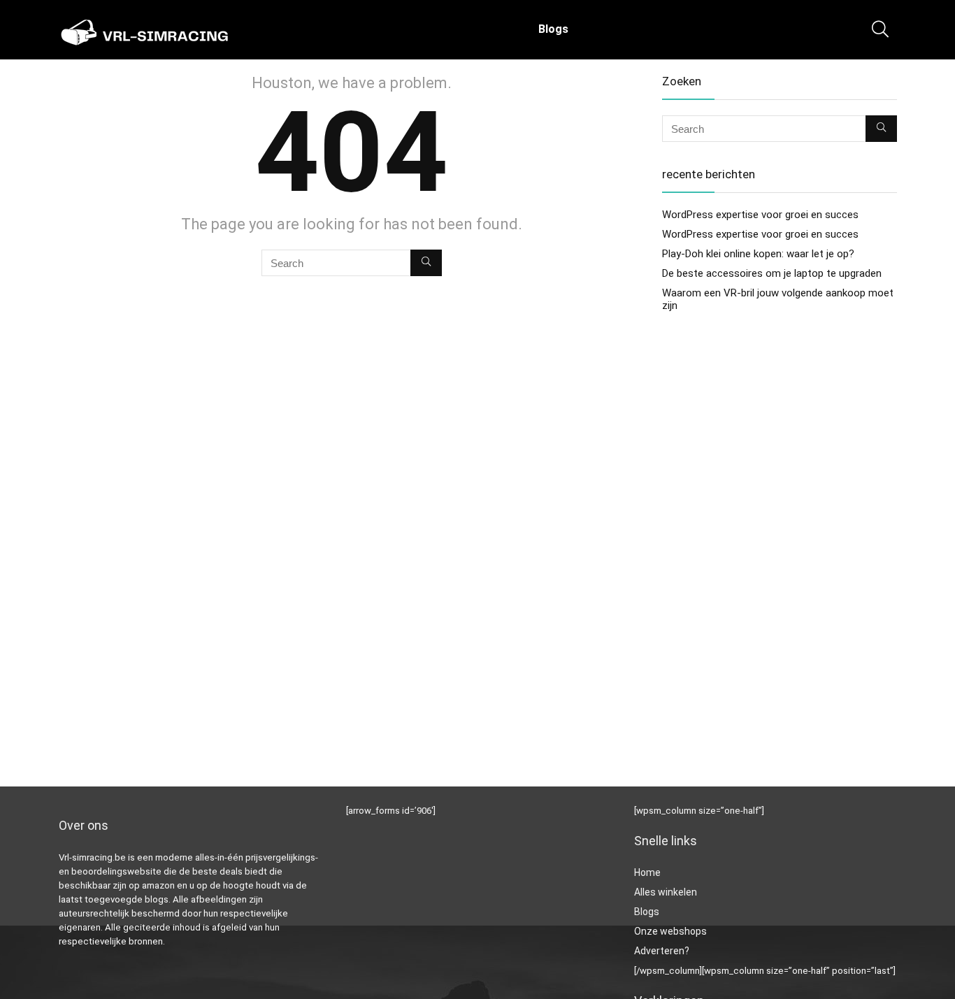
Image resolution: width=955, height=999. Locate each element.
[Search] (426, 263)
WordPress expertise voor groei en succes (760, 214)
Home (647, 872)
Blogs (553, 29)
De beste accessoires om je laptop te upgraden (772, 273)
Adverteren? (661, 950)
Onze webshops (670, 931)
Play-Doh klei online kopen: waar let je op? (758, 253)
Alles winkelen (665, 892)
